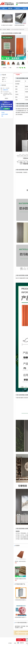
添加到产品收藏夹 (4, 114)
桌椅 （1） (4, 79)
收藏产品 (4, 67)
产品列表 (4, 29)
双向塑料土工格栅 (19, 627)
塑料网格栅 (17, 626)
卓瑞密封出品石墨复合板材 (19, 25)
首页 (1, 29)
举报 (10, 67)
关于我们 (10, 643)
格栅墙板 (8, 29)
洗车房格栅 (22, 626)
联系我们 (16, 643)
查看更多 (6, 98)
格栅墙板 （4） (5, 77)
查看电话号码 (5, 89)
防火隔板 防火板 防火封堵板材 (6, 25)
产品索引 (3, 112)
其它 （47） (4, 81)
